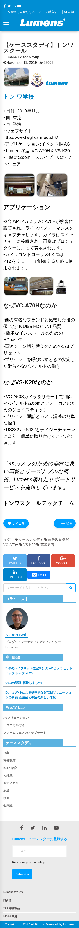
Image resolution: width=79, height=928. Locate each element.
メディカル (11, 782)
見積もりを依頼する (21, 11)
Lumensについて (13, 892)
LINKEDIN (15, 577)
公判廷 (8, 805)
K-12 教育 (10, 767)
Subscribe (22, 874)
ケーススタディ (30, 539)
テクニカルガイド (15, 725)
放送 (6, 790)
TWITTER (15, 563)
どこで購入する (50, 11)
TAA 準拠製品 (11, 908)
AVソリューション (16, 717)
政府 (6, 797)
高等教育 (47, 544)
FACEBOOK (39, 563)
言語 (70, 11)
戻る (69, 523)
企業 (6, 752)
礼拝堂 (8, 775)
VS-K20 (29, 544)
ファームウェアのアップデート (24, 732)
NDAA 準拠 (10, 916)
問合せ (7, 900)
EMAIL (42, 575)
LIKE (17, 523)
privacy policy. (35, 862)
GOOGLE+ (63, 563)
